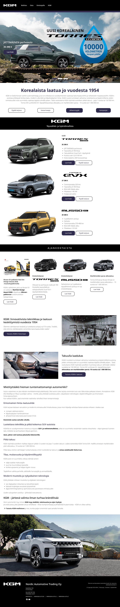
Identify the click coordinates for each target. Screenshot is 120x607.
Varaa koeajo (45, 110)
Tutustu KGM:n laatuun (73, 374)
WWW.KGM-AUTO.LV (51, 596)
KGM (49, 5)
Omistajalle (41, 5)
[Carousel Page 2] (60, 78)
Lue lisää (10, 52)
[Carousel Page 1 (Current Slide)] (54, 78)
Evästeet (107, 587)
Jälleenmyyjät (74, 110)
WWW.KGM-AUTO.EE (39, 596)
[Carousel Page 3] (65, 78)
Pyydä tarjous (17, 110)
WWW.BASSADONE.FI (111, 585)
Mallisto (24, 5)
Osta (31, 5)
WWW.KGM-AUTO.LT (64, 596)
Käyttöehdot (113, 587)
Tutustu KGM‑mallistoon (15, 508)
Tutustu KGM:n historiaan (16, 334)
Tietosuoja (101, 587)
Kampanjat (103, 110)
